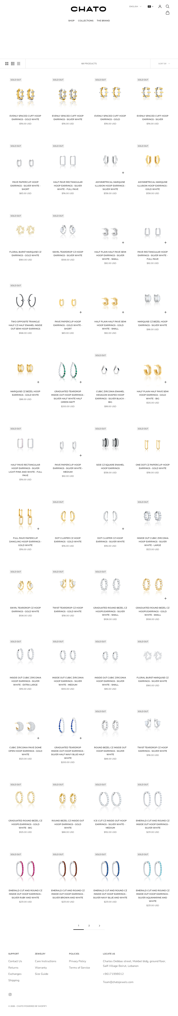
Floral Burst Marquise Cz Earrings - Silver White (153, 679)
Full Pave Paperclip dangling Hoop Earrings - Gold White (25, 541)
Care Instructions (45, 961)
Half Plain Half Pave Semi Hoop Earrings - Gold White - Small (110, 325)
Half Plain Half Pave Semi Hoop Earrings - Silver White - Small (110, 255)
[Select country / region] (150, 6)
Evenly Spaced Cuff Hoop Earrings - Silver (152, 118)
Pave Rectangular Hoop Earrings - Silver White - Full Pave (152, 255)
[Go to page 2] (99, 926)
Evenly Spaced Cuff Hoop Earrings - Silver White (68, 118)
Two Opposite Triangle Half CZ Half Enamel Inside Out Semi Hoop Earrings (25, 325)
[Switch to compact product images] (18, 63)
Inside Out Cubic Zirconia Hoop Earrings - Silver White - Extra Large (25, 681)
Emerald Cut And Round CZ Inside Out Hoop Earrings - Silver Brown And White (68, 894)
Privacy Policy (77, 961)
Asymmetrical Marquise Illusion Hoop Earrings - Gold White (152, 185)
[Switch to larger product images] (6, 63)
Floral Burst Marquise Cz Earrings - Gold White (25, 254)
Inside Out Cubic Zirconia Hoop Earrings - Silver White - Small (110, 681)
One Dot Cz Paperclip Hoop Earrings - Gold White (153, 466)
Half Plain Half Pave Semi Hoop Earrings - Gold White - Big (153, 395)
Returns (13, 968)
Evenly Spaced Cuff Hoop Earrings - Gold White (25, 118)
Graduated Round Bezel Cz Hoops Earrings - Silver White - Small (110, 611)
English (133, 6)
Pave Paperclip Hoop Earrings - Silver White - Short (25, 185)
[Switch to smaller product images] (12, 63)
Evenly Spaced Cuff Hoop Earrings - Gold (110, 118)
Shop (71, 20)
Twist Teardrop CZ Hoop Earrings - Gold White (68, 609)
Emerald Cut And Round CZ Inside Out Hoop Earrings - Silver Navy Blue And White (110, 894)
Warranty (41, 968)
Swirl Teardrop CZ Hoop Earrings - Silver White (67, 254)
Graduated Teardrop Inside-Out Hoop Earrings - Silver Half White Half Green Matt (67, 396)
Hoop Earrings (33, 31)
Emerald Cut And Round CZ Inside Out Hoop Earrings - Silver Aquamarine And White (152, 895)
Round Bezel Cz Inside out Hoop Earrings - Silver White (110, 751)
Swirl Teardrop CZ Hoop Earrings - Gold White (25, 609)
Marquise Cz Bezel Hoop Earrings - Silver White (153, 323)
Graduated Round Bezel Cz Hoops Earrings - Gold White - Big (25, 824)
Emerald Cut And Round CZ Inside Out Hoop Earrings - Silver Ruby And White (25, 894)
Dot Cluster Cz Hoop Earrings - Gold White (68, 540)
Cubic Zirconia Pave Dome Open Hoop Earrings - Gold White (25, 751)
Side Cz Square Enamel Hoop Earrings (110, 466)
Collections (85, 20)
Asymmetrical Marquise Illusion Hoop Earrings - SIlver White (110, 185)
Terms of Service (79, 968)
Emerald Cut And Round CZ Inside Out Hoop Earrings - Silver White (152, 824)
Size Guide (41, 974)
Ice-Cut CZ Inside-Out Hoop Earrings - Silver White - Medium (110, 824)
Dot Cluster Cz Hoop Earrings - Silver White (110, 540)
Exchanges (15, 974)
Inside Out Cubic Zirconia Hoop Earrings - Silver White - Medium (68, 681)
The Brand (103, 20)
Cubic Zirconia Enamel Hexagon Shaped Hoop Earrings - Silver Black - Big (110, 396)
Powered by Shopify (35, 1006)
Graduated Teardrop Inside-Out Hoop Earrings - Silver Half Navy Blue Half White (67, 752)
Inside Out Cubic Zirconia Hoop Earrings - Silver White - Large (152, 541)
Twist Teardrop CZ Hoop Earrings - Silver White (152, 749)
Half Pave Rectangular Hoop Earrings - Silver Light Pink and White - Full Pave (25, 470)
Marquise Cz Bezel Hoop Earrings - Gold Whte (25, 393)
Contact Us (15, 961)
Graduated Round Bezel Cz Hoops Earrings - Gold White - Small (152, 611)
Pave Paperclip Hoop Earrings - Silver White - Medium (68, 468)
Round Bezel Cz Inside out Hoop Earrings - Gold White (68, 824)
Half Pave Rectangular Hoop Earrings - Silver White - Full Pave (68, 185)
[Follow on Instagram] (10, 994)
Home (11, 31)
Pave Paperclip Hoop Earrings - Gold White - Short (67, 325)
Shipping (13, 980)
